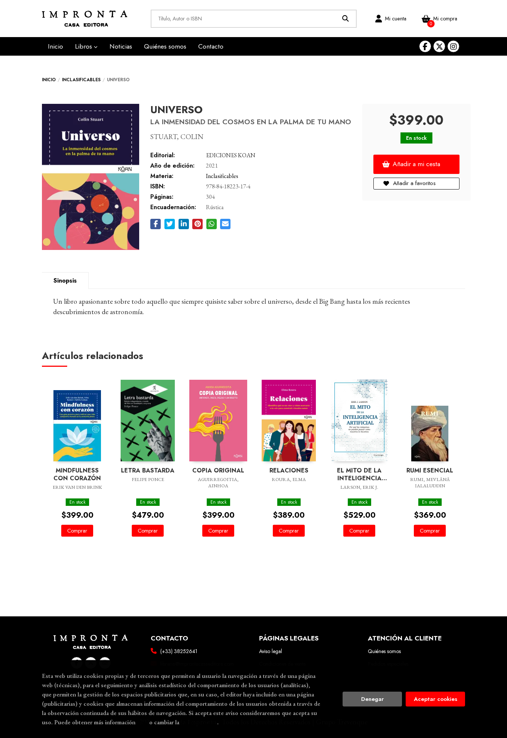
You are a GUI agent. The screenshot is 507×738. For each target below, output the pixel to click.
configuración (199, 722)
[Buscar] (346, 18)
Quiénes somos (384, 651)
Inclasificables (81, 79)
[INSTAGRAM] (453, 46)
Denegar (372, 699)
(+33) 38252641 (178, 651)
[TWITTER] (439, 46)
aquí (142, 722)
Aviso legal (270, 651)
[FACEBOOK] (425, 46)
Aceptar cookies (435, 699)
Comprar (77, 530)
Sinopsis (65, 280)
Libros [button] (84, 46)
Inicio (49, 79)
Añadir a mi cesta (416, 164)
